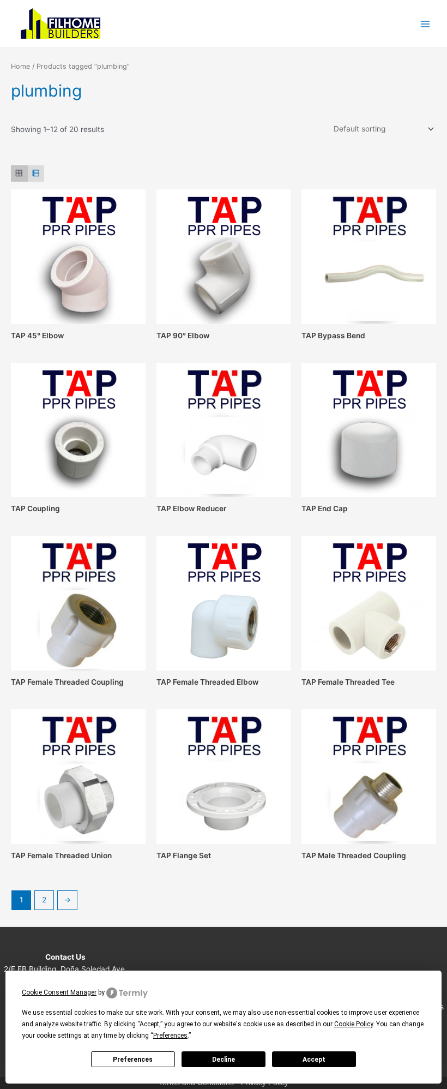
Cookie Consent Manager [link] (59, 992)
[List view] (36, 173)
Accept (314, 1059)
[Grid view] (19, 173)
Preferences (133, 1059)
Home (20, 66)
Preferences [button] (170, 1035)
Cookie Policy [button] (353, 1024)
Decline (223, 1059)
